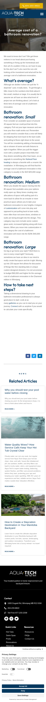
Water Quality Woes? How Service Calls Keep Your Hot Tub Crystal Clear (21, 447)
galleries (12, 303)
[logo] (12, 14)
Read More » (10, 409)
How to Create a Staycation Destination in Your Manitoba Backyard (21, 525)
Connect (14, 306)
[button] (42, 14)
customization (11, 208)
